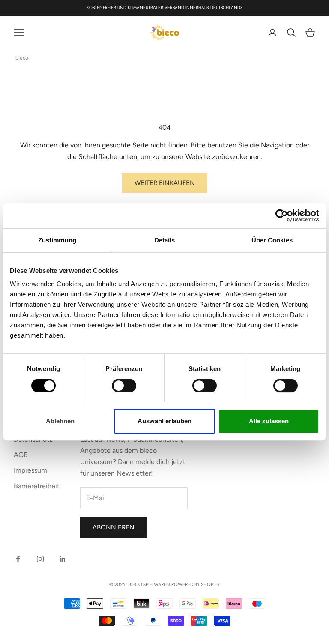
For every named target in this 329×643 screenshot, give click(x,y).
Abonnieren (114, 527)
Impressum (30, 470)
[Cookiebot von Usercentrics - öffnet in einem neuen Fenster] (281, 215)
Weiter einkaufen (165, 183)
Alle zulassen (269, 421)
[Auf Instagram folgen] (40, 559)
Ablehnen (60, 421)
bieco (21, 58)
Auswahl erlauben (164, 421)
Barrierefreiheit (37, 486)
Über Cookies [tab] (272, 240)
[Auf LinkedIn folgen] (62, 559)
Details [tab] (164, 240)
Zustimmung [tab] (57, 240)
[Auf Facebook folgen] (18, 559)
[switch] (124, 385)
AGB (21, 455)
